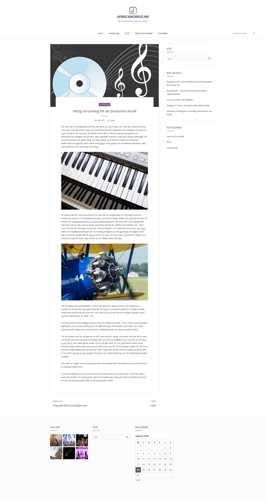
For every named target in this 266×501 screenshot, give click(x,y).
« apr (137, 479)
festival (67, 366)
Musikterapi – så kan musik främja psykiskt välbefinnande (187, 92)
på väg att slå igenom (83, 353)
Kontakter (163, 33)
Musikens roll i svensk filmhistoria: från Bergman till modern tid (189, 83)
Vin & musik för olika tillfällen (180, 99)
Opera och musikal (144, 33)
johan (113, 120)
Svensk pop (113, 33)
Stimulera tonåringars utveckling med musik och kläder (189, 113)
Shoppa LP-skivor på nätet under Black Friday (188, 105)
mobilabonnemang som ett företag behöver (93, 221)
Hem (100, 33)
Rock (127, 33)
